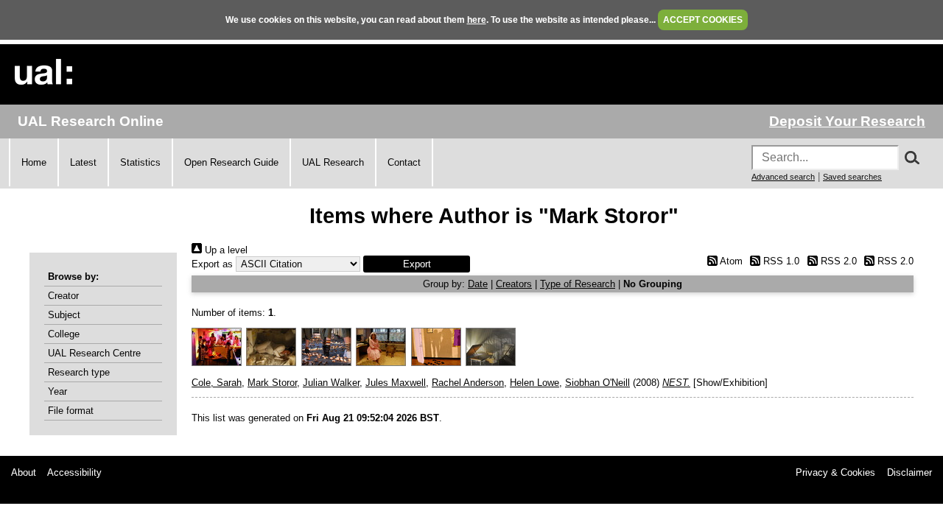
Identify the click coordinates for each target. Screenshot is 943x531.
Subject (64, 314)
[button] (416, 264)
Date (478, 283)
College (64, 334)
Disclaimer (909, 472)
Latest (83, 162)
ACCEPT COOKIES (703, 20)
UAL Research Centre (94, 353)
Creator (63, 295)
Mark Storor (272, 382)
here (476, 20)
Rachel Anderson (468, 382)
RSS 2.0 (837, 261)
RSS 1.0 (779, 261)
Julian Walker (331, 382)
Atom (730, 261)
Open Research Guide (231, 162)
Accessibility (74, 472)
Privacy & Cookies (835, 472)
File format (71, 410)
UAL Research (333, 162)
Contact (404, 162)
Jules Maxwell (395, 382)
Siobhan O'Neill (597, 382)
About (23, 472)
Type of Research (577, 283)
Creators (514, 283)
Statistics (140, 162)
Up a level (225, 250)
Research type (79, 372)
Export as (212, 264)
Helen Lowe (534, 382)
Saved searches (852, 176)
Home (33, 162)
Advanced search (783, 176)
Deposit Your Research (847, 121)
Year (57, 391)
